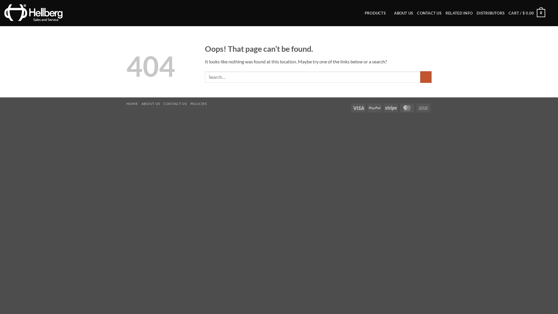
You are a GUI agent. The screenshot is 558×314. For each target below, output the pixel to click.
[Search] (551, 13)
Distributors (491, 13)
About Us (403, 13)
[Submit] (426, 77)
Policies (198, 103)
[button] (527, 13)
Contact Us (429, 13)
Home (132, 103)
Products (375, 13)
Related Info (459, 13)
